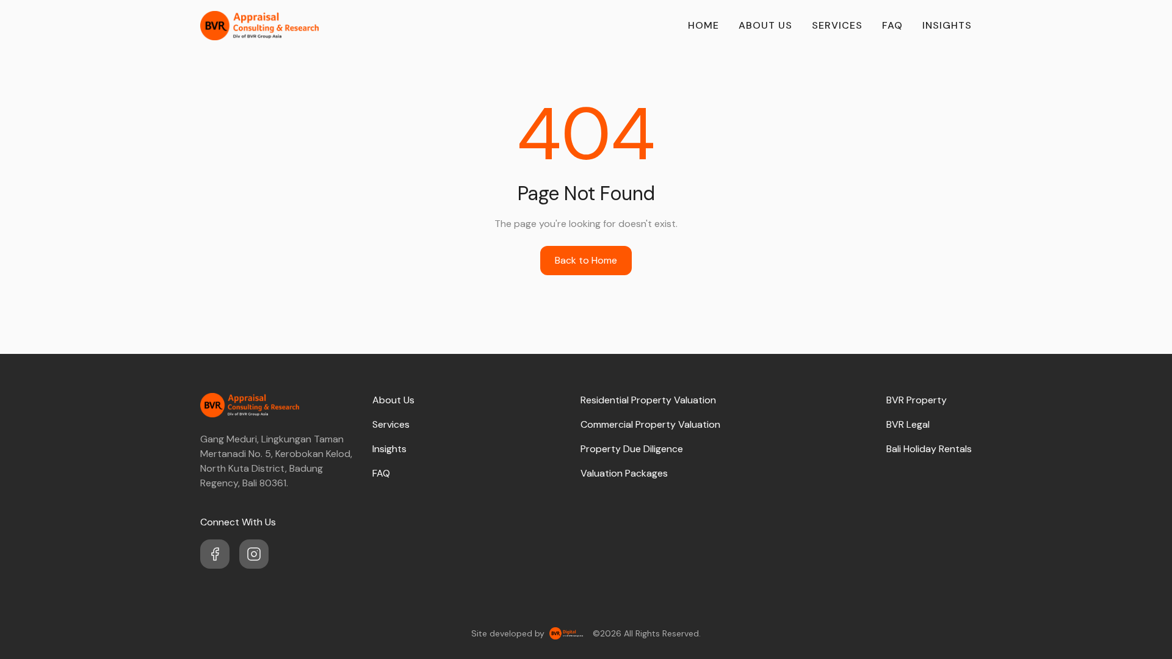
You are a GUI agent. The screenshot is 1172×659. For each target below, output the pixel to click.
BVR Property (916, 400)
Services (391, 424)
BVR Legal (908, 424)
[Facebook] (215, 554)
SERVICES (837, 25)
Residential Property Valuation (648, 400)
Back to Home (586, 260)
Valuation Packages (624, 473)
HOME (703, 25)
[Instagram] (254, 554)
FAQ (892, 25)
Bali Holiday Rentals (929, 448)
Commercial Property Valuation (650, 424)
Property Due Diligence (632, 448)
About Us (393, 400)
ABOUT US (765, 25)
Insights (389, 448)
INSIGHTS (947, 25)
